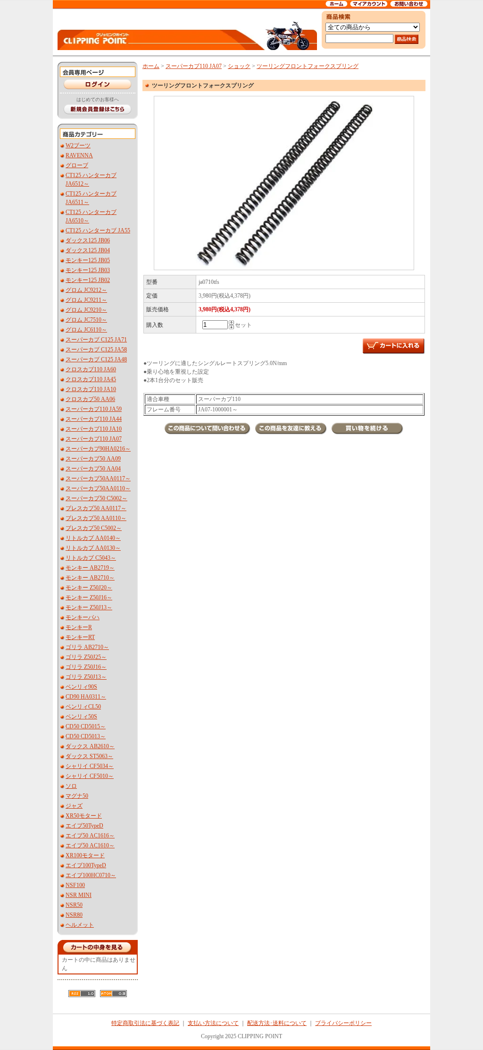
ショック (239, 66)
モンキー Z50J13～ (89, 607)
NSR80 (74, 915)
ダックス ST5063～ (89, 756)
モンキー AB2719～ (90, 567)
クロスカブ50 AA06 (90, 399)
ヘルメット (80, 925)
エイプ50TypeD (84, 825)
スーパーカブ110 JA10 (94, 429)
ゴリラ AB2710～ (87, 647)
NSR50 (74, 905)
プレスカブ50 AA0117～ (96, 508)
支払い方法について (213, 1023)
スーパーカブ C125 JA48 (96, 359)
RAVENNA (79, 155)
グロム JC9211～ (86, 300)
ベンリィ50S (81, 716)
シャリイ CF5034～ (90, 766)
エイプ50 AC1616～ (90, 835)
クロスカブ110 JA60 (91, 369)
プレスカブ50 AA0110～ (96, 518)
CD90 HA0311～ (86, 696)
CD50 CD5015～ (86, 726)
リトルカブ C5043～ (91, 558)
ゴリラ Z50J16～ (86, 667)
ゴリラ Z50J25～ (86, 657)
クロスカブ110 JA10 (91, 389)
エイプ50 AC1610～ (90, 845)
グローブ (77, 165)
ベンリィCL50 (83, 706)
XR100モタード (85, 855)
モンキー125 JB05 (88, 260)
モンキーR (79, 627)
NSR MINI (79, 895)
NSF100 (75, 885)
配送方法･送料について (277, 1023)
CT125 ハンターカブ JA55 (98, 230)
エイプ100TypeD (86, 865)
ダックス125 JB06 (88, 240)
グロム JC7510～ (86, 319)
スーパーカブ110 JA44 (94, 419)
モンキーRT (80, 637)
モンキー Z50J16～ (89, 597)
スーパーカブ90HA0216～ (98, 448)
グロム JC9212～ (86, 290)
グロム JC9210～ (86, 310)
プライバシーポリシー (343, 1023)
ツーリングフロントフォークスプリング (307, 66)
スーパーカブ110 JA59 (94, 409)
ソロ (71, 786)
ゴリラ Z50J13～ (86, 677)
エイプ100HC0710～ (91, 875)
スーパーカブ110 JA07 (94, 438)
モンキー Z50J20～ (89, 587)
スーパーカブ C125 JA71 (96, 339)
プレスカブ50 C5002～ (94, 528)
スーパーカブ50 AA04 (93, 468)
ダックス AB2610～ (90, 746)
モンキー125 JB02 (88, 280)
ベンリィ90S (81, 686)
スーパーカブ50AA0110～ (98, 488)
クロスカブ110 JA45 (91, 379)
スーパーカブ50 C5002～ (96, 498)
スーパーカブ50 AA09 (93, 458)
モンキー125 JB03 (88, 270)
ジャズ (74, 805)
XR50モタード (84, 815)
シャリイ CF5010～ (90, 776)
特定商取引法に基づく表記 (145, 1023)
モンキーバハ (83, 617)
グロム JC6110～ (86, 329)
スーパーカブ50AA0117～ (98, 478)
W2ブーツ (78, 145)
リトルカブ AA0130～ (93, 548)
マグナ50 (77, 796)
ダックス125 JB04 (88, 250)
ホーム (150, 66)
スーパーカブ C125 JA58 (96, 349)
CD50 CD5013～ (86, 736)
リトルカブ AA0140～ (93, 538)
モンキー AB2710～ (90, 577)
